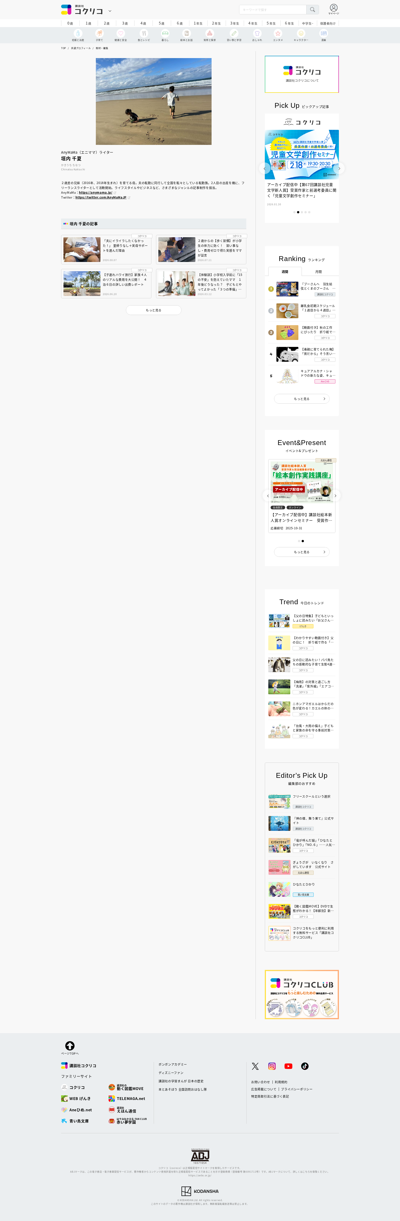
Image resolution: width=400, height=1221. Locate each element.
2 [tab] (298, 212)
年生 (198, 23)
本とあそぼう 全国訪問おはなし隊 (183, 1089)
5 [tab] (309, 212)
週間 (285, 271)
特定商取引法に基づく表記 (270, 1096)
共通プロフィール (81, 48)
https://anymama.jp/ (95, 192)
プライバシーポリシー (297, 1089)
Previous (265, 168)
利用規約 (281, 1082)
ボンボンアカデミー (173, 1064)
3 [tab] (302, 212)
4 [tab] (305, 212)
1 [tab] (294, 212)
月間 (318, 271)
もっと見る (302, 398)
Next (339, 168)
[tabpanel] (302, 168)
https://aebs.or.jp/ (199, 1175)
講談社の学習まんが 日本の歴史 (181, 1081)
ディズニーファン (171, 1072)
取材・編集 (102, 48)
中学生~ (307, 23)
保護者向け (328, 23)
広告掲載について (263, 1089)
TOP (63, 48)
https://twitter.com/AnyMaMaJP (101, 197)
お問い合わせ (260, 1082)
